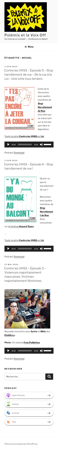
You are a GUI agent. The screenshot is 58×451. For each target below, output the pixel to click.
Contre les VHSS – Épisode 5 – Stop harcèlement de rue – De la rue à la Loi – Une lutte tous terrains (28, 74)
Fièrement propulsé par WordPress (21, 444)
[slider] (48, 144)
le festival (21, 226)
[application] (29, 144)
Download (19, 152)
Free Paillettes (32, 342)
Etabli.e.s (9, 335)
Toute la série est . (24, 136)
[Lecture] (8, 144)
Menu (30, 46)
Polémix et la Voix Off (25, 35)
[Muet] (41, 144)
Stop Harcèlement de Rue (45, 107)
